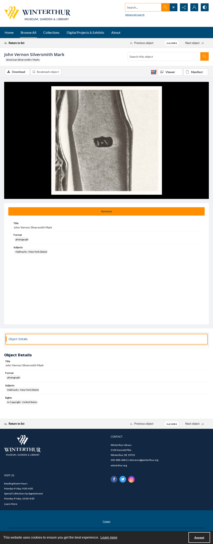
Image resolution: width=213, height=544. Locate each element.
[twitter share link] (122, 479)
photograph (22, 239)
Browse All (28, 32)
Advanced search (135, 14)
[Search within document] (204, 56)
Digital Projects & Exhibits (85, 32)
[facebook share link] (114, 479)
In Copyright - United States (22, 402)
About (115, 32)
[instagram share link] (131, 479)
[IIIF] (153, 71)
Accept (199, 537)
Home (9, 32)
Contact (106, 521)
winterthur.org (119, 465)
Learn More (10, 503)
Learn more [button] (108, 537)
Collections (51, 32)
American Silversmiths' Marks (23, 59)
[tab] (106, 211)
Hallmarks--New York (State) (31, 251)
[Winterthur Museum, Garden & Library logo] (37, 13)
